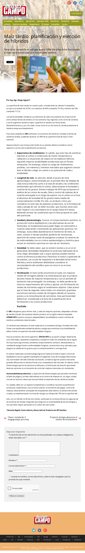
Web (10, 471)
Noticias (30, 540)
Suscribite (76, 13)
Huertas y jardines (20, 24)
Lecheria (7, 24)
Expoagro (75, 21)
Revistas (74, 537)
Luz (12, 540)
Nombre (13, 460)
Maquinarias (34, 24)
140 (38, 537)
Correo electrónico (17, 466)
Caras (5, 540)
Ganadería (65, 21)
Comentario (13, 455)
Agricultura (19, 21)
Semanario (47, 540)
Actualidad (8, 21)
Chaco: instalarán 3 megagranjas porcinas (18, 418)
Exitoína (55, 537)
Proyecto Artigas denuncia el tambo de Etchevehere (63, 418)
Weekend (77, 540)
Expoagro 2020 (42, 21)
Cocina (64, 24)
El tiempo (45, 24)
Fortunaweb (28, 537)
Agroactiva (30, 21)
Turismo (64, 537)
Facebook (75, 3)
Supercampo (19, 10)
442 (19, 537)
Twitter (80, 3)
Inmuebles (55, 24)
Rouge (45, 537)
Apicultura (55, 21)
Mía (38, 540)
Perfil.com (10, 537)
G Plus (69, 3)
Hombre (20, 540)
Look (57, 540)
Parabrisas (67, 540)
